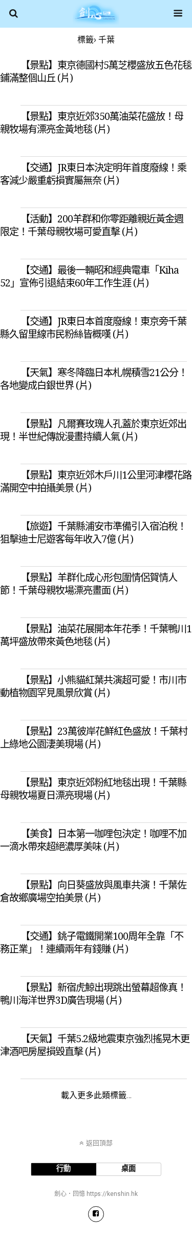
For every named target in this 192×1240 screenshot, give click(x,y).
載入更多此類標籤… (96, 1095)
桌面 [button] (128, 1168)
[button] (96, 1214)
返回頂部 (99, 1143)
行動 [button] (63, 1168)
